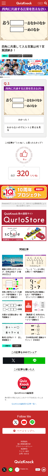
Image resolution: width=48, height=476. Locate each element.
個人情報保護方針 (24, 444)
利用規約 (24, 441)
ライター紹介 (24, 451)
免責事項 (24, 449)
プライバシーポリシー (24, 446)
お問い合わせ (24, 454)
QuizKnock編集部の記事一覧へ (24, 404)
